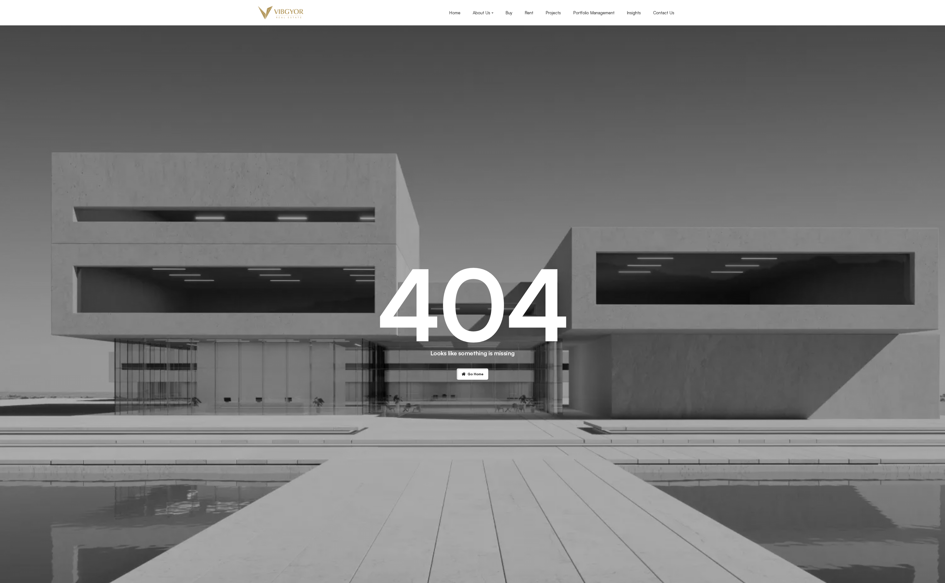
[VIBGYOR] (281, 12)
